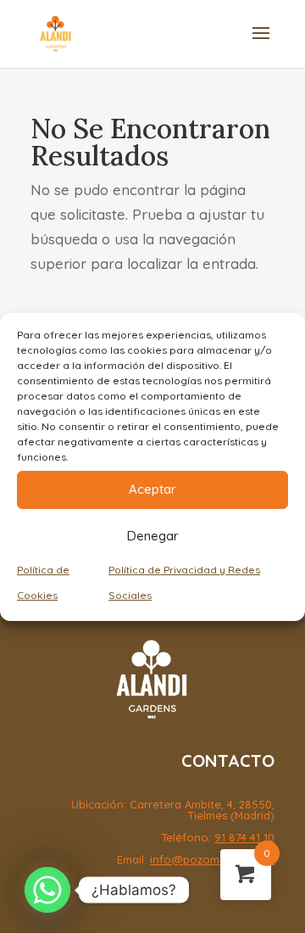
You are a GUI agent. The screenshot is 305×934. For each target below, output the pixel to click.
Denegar (153, 536)
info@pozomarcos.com (212, 859)
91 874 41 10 (244, 837)
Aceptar (152, 489)
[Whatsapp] (47, 890)
